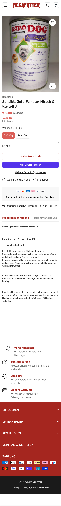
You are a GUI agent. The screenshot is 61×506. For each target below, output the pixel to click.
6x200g (8, 135)
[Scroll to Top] (56, 490)
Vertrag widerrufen (18, 444)
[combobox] (32, 15)
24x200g (23, 135)
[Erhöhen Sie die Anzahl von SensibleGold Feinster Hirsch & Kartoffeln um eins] (56, 145)
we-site (44, 487)
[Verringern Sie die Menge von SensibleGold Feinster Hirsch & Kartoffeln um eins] (15, 145)
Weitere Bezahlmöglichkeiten (30, 172)
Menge (6, 145)
